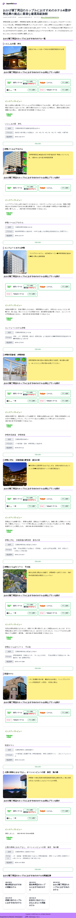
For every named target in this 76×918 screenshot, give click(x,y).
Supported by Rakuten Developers (11, 917)
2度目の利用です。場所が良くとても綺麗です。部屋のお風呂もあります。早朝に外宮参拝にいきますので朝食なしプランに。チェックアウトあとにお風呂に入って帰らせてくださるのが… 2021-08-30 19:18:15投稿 (37, 419)
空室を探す (38, 143)
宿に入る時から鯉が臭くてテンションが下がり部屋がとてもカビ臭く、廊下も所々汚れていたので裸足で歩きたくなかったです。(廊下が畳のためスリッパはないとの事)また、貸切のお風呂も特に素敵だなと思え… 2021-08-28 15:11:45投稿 (38, 108)
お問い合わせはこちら (32, 917)
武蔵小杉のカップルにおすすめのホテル (13, 900)
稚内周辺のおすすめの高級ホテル (13, 885)
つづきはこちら (40, 110)
